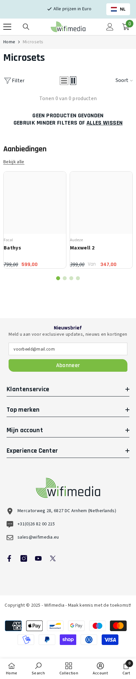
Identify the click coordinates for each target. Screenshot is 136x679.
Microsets (33, 42)
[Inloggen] (110, 26)
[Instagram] (24, 558)
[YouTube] (38, 558)
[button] (64, 80)
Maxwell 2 (82, 247)
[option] (35, 220)
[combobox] (118, 9)
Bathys (12, 247)
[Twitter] (53, 558)
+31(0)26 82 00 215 (36, 524)
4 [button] (78, 278)
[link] (38, 669)
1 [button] (58, 278)
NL (123, 9)
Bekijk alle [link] (13, 162)
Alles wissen (104, 123)
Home (9, 42)
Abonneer (68, 365)
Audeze (76, 240)
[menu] (7, 27)
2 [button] (65, 278)
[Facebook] (9, 558)
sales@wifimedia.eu (38, 537)
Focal (8, 240)
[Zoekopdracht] (26, 27)
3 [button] (71, 278)
